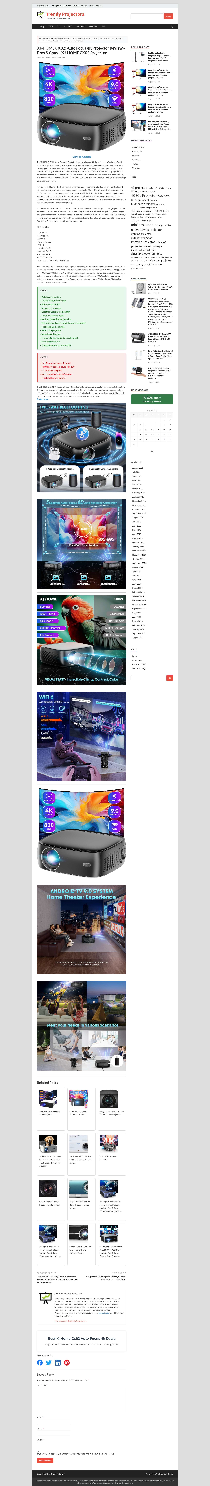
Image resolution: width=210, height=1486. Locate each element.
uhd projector (166, 257)
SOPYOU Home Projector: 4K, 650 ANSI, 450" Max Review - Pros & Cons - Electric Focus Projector (111, 1251)
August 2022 (137, 637)
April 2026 (136, 484)
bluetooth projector (143, 203)
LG (59, 27)
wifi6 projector (141, 265)
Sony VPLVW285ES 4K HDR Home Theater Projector (112, 1113)
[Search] (169, 678)
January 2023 (138, 629)
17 (134, 434)
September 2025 (139, 513)
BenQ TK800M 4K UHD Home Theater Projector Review (79, 1204)
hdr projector (147, 211)
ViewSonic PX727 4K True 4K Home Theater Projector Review (80, 1159)
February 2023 (138, 625)
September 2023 (139, 608)
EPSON (51, 27)
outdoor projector (141, 237)
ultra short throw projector (139, 261)
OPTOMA (68, 27)
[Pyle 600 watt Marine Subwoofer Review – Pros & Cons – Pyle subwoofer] (138, 284)
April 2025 (136, 534)
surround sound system (148, 257)
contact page (104, 1313)
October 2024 (138, 559)
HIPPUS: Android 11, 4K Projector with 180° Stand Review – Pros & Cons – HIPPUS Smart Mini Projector (159, 373)
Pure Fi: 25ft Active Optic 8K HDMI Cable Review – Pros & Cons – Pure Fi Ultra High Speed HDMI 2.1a (160, 355)
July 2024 (136, 571)
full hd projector (136, 211)
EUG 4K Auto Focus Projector (108, 1158)
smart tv (157, 253)
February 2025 (138, 542)
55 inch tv (168, 188)
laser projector (138, 217)
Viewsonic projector (160, 260)
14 (158, 429)
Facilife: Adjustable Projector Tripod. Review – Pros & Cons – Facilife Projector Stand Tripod (159, 57)
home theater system (159, 214)
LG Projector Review (139, 220)
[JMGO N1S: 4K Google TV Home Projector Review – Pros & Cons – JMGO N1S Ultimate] (138, 334)
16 (170, 429)
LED (103, 27)
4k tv (151, 188)
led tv (159, 217)
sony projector (135, 257)
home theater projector (141, 214)
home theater (163, 210)
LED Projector (151, 217)
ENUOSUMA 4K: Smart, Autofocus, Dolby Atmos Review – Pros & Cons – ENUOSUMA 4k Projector (159, 125)
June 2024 (136, 575)
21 (158, 434)
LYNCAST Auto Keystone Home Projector (49, 1113)
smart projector (141, 253)
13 (152, 429)
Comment (42, 1385)
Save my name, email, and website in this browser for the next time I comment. (75, 1454)
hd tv (154, 211)
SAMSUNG (80, 27)
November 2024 (139, 555)
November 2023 (139, 604)
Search (168, 16)
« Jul (151, 451)
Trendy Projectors (65, 14)
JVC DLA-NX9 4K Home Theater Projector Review (49, 1203)
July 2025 (136, 521)
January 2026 (138, 497)
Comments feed (139, 664)
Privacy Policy (56, 6)
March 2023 (137, 621)
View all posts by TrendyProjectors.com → (71, 1321)
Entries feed (137, 660)
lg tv (150, 221)
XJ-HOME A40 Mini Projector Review (77, 1113)
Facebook (84, 6)
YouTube (99, 6)
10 (134, 429)
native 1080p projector (146, 229)
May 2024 (136, 579)
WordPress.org (138, 668)
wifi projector (155, 264)
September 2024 (139, 563)
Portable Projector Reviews (148, 242)
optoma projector (141, 233)
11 (140, 429)
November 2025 (139, 505)
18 (140, 434)
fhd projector (159, 208)
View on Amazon (82, 156)
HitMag (170, 1474)
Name (40, 1418)
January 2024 (138, 596)
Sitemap (75, 6)
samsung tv (157, 246)
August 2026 (137, 468)
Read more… (43, 399)
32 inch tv (159, 187)
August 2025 (137, 517)
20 (152, 434)
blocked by (155, 400)
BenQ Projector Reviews (144, 199)
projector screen (141, 246)
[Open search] (172, 27)
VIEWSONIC (93, 27)
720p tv (152, 191)
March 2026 (137, 488)
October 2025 (138, 509)
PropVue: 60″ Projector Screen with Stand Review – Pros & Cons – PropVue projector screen (160, 74)
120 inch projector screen (140, 191)
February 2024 (138, 592)
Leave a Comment (58, 57)
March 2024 (137, 588)
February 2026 (138, 492)
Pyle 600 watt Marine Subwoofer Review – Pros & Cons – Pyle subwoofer (160, 287)
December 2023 (139, 600)
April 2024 (136, 584)
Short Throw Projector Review (143, 250)
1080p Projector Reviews (150, 195)
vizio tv (133, 265)
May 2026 (136, 480)
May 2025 (136, 530)
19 (146, 434)
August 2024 (137, 567)
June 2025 (136, 526)
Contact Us (67, 6)
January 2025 (138, 546)
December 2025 (139, 501)
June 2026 (136, 476)
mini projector (142, 224)
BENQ (41, 27)
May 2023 (136, 613)
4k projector (139, 187)
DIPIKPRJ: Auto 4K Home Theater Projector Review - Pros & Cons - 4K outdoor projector (50, 1161)
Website (41, 1440)
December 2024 (139, 550)
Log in (134, 656)
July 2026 (136, 472)
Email (40, 1429)
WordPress (159, 1474)
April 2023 (136, 617)
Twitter (91, 6)
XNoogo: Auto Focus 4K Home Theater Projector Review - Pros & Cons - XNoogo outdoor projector (111, 1206)
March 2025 (137, 538)
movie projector (163, 225)
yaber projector (137, 268)
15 (164, 429)
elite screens (135, 208)
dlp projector (160, 204)
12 (146, 429)
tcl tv (158, 257)
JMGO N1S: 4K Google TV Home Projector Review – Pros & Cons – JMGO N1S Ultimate (159, 338)
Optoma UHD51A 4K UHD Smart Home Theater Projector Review (80, 1249)
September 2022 (139, 633)
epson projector (147, 207)
